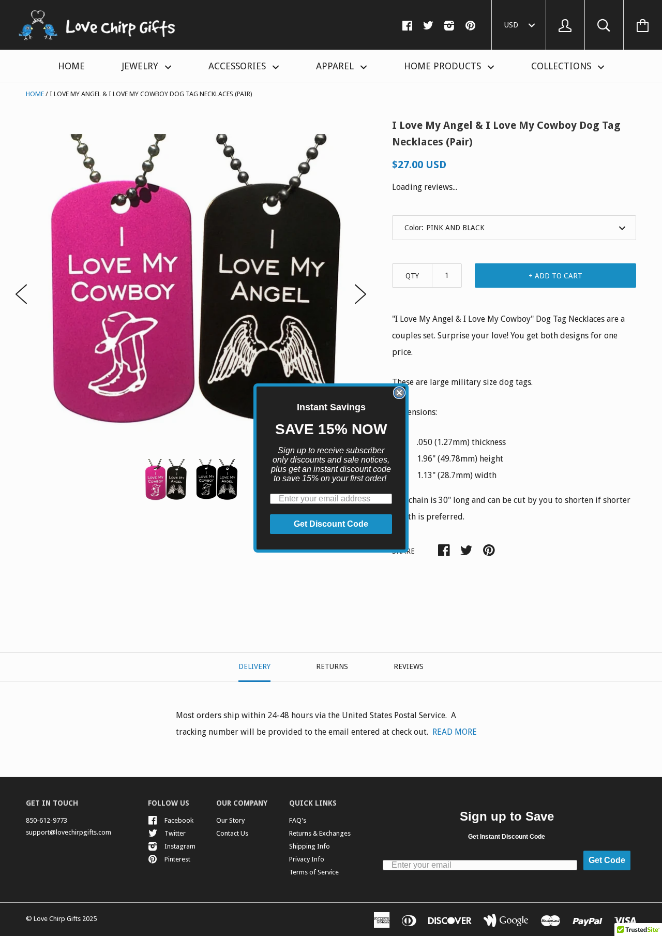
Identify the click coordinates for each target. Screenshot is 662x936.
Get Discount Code (331, 523)
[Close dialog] (399, 393)
